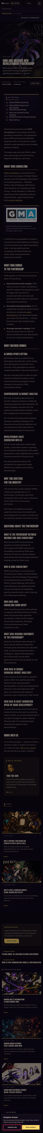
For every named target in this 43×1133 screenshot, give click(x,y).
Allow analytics (31, 1127)
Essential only (12, 1127)
